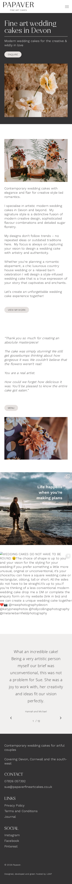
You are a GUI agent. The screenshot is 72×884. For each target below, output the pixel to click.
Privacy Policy (14, 805)
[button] (67, 6)
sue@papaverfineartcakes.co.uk (28, 787)
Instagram (12, 835)
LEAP (49, 874)
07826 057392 (15, 781)
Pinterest (11, 846)
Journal (10, 816)
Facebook (11, 841)
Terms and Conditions (21, 811)
